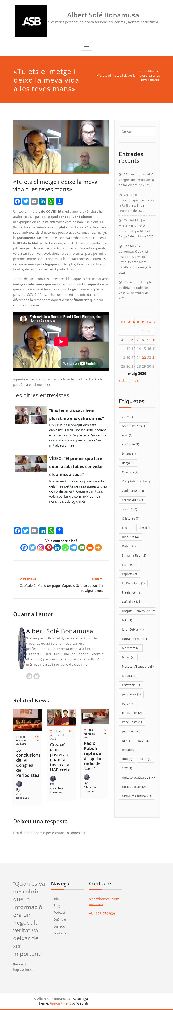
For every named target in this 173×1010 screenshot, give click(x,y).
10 (154, 340)
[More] (98, 547)
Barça (128, 463)
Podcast (59, 912)
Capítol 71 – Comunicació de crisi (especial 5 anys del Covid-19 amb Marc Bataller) (133, 256)
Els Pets (129, 565)
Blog (56, 905)
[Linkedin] (57, 547)
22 (144, 357)
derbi (145, 528)
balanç (129, 454)
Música (129, 676)
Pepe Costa (132, 722)
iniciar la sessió (34, 833)
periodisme (132, 731)
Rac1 (143, 740)
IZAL (127, 620)
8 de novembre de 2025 (22, 740)
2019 (127, 417)
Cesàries (130, 472)
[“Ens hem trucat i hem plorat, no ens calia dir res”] (61, 427)
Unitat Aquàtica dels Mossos (144, 777)
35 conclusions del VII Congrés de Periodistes (28, 762)
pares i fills (132, 713)
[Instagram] (40, 547)
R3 (126, 740)
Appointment (60, 1003)
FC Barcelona (133, 583)
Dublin (129, 546)
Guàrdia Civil (133, 602)
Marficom (130, 648)
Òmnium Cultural (136, 796)
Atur (127, 435)
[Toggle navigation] (86, 46)
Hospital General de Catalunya (145, 611)
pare (127, 703)
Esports (129, 574)
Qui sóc (59, 926)
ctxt (126, 528)
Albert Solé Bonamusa (22, 795)
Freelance (131, 592)
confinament (133, 491)
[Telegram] (73, 547)
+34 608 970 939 (102, 913)
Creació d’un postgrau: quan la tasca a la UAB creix (60, 757)
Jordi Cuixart (133, 629)
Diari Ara (130, 537)
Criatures (130, 518)
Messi (128, 657)
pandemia (131, 694)
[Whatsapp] (65, 547)
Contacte (59, 933)
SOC (127, 768)
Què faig (59, 919)
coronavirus (132, 500)
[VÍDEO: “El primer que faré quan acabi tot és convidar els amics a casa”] (61, 479)
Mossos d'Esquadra (138, 666)
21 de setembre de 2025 (57, 735)
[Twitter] (32, 547)
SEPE (145, 759)
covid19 (129, 509)
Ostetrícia (131, 685)
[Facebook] (24, 547)
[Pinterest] (49, 547)
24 (154, 357)
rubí (127, 759)
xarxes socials (134, 787)
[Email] (81, 547)
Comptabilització (136, 481)
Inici (140, 71)
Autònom (130, 444)
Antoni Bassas (134, 426)
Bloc (151, 71)
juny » (134, 380)
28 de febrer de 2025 (89, 733)
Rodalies (130, 750)
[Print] (90, 547)
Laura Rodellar (134, 639)
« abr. (123, 380)
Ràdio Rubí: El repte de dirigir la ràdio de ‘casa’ (92, 755)
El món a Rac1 (134, 555)
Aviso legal (81, 999)
